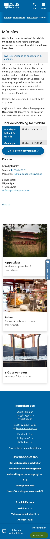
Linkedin (25, 441)
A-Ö (25, 480)
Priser (9, 317)
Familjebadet (19, 17)
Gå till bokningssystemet (26, 151)
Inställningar (39, 527)
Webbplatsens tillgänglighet (25, 468)
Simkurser (32, 17)
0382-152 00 (30, 424)
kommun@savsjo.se (26, 428)
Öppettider (12, 262)
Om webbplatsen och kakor (25, 463)
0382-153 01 (20, 170)
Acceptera (39, 535)
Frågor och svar (16, 372)
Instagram (25, 438)
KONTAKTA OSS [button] (48, 271)
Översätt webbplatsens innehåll (25, 491)
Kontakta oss (25, 406)
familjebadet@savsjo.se (30, 173)
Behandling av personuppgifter (25, 474)
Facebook (25, 434)
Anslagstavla (25, 519)
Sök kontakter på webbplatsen (25, 448)
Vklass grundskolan (25, 514)
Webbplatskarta (25, 485)
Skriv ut (6, 204)
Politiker (25, 508)
